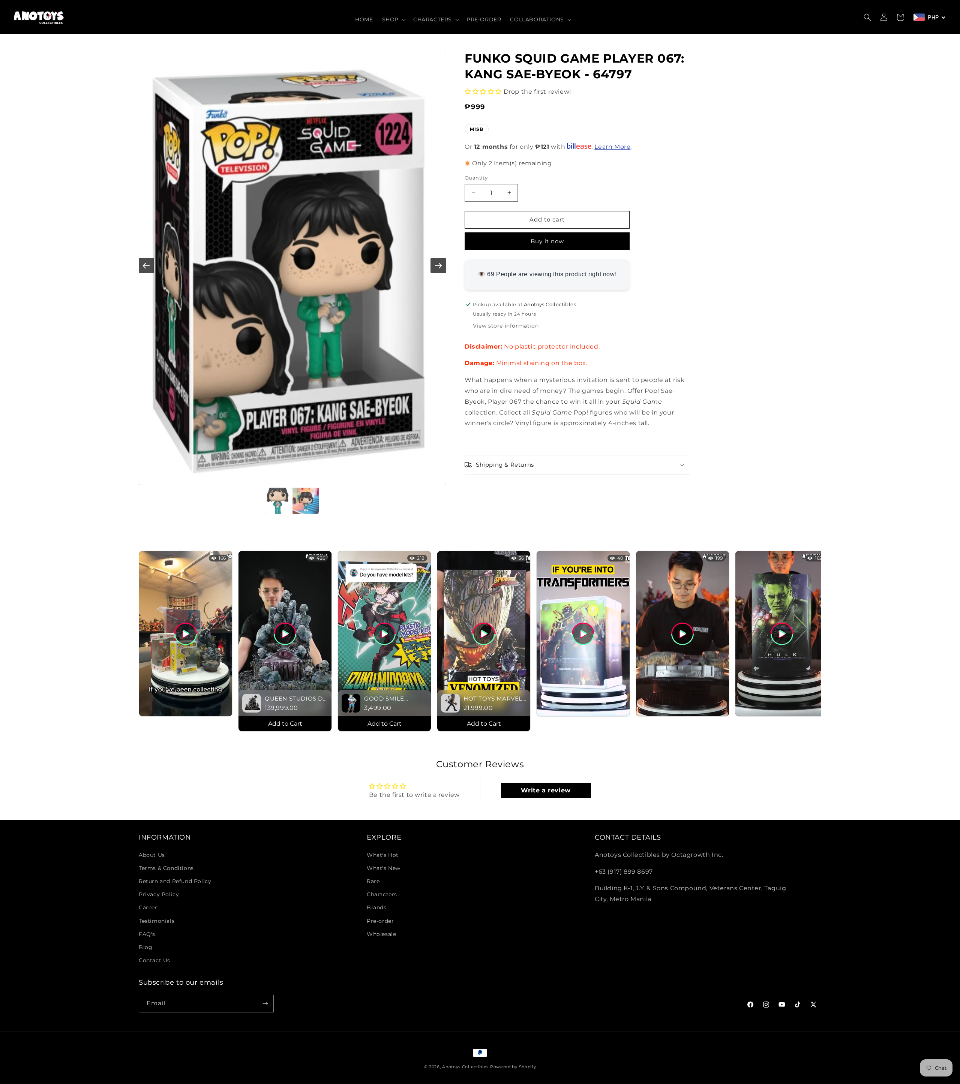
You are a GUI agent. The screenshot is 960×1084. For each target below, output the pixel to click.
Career (148, 907)
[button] (393, 19)
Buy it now (547, 241)
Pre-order (380, 921)
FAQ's (147, 934)
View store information (505, 325)
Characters (382, 894)
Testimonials (156, 921)
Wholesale (381, 934)
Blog (145, 947)
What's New (383, 868)
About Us (152, 855)
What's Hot (383, 855)
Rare (373, 881)
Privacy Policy (159, 894)
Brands (377, 907)
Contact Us (154, 960)
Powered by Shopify (513, 1066)
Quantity (476, 178)
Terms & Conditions (166, 868)
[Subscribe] (265, 1003)
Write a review (545, 790)
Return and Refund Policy (175, 881)
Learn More (612, 146)
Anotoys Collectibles (465, 1066)
